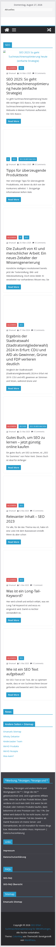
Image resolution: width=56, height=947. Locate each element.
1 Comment (37, 585)
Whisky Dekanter (11, 736)
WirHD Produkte (11, 746)
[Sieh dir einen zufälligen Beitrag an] (49, 29)
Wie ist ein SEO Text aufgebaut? (22, 671)
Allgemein (11, 68)
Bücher (23, 426)
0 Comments (40, 73)
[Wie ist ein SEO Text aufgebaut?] (28, 641)
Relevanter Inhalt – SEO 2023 (25, 518)
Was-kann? (8, 756)
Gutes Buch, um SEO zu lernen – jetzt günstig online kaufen (25, 442)
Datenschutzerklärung (14, 857)
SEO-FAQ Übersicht (13, 884)
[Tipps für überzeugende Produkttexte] (28, 142)
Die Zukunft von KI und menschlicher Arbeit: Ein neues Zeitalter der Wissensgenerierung (26, 255)
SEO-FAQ (7, 878)
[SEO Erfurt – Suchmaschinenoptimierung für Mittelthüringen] (6, 29)
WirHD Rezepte (10, 751)
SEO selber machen (28, 159)
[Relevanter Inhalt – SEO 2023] (28, 488)
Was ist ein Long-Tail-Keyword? (23, 593)
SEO (21, 68)
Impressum (9, 850)
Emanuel (12, 73)
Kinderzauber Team (12, 741)
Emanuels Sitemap (12, 731)
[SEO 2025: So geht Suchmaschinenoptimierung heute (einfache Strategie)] (28, 56)
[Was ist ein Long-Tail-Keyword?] (28, 562)
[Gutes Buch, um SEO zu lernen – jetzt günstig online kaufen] (28, 409)
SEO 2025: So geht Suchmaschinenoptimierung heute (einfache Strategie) (27, 86)
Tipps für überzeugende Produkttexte (26, 172)
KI (8, 159)
